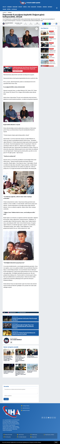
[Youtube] (49, 418)
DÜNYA (25, 6)
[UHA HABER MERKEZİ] (6, 340)
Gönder (6, 399)
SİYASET (20, 6)
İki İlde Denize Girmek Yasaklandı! (52, 62)
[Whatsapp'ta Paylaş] (47, 24)
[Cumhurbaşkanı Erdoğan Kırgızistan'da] (32, 352)
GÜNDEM (9, 6)
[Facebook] (42, 418)
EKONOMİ (15, 6)
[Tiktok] (51, 418)
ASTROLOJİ (14, 9)
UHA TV (4, 6)
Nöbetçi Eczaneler (8, 434)
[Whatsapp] (53, 418)
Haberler (4, 12)
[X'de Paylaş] (45, 24)
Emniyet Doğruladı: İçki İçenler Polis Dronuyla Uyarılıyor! (9, 372)
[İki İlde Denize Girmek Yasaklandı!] (32, 366)
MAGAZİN (33, 6)
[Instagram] (46, 418)
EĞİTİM (8, 9)
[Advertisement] (24, 56)
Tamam (56, 442)
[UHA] (30, 3)
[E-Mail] (11, 342)
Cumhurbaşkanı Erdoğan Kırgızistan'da (52, 45)
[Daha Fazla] (50, 24)
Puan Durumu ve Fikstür (49, 434)
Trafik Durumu (34, 434)
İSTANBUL (39, 6)
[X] (44, 418)
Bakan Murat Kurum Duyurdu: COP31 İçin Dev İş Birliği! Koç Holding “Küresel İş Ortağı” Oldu (8, 358)
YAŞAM (4, 9)
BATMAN (50, 6)
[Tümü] (55, 28)
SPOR (29, 6)
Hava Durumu (21, 434)
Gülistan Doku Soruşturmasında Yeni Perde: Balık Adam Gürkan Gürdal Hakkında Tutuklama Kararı (53, 39)
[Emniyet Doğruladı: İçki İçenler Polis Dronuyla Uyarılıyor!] (9, 366)
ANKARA (45, 6)
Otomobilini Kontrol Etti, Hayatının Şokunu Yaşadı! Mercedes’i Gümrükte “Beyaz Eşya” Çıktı (20, 373)
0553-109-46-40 (26, 408)
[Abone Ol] (56, 23)
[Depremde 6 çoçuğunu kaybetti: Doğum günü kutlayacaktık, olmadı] (21, 37)
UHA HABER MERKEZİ (16, 339)
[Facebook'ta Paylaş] (43, 24)
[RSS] (55, 418)
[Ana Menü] (56, 8)
